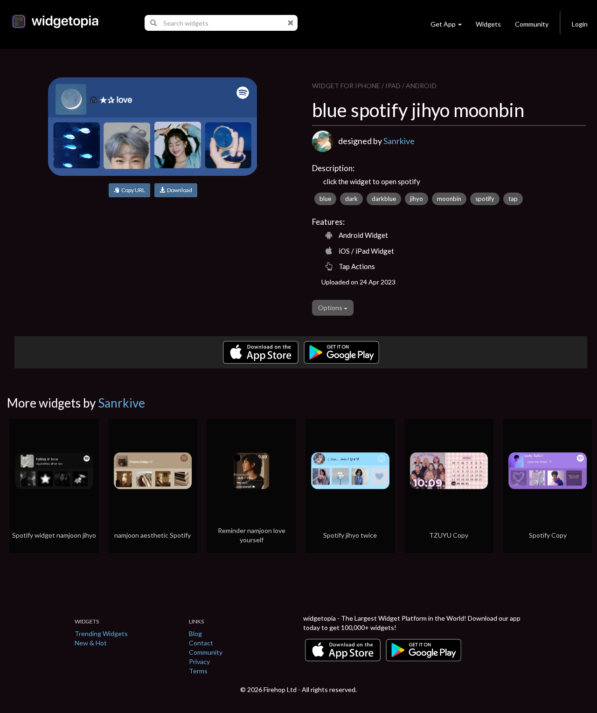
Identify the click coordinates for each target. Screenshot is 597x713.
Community (531, 24)
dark (351, 198)
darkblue (384, 198)
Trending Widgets (101, 633)
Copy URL (132, 190)
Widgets (488, 24)
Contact (201, 643)
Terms (198, 671)
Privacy (199, 661)
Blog (195, 633)
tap (513, 198)
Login (580, 24)
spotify (484, 198)
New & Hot (91, 643)
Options (331, 308)
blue (325, 198)
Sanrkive (399, 141)
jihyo (416, 198)
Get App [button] (443, 24)
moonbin (449, 198)
